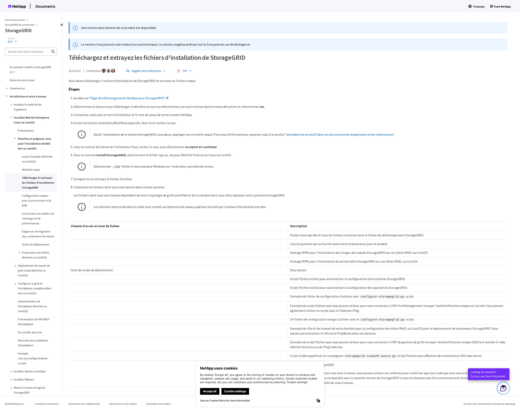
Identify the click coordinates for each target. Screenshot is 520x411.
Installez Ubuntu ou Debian (30, 371)
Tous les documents (15, 19)
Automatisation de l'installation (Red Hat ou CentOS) (32, 306)
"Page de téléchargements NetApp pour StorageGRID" (127, 98)
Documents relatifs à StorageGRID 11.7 (30, 69)
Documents (45, 6)
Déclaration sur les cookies (123, 403)
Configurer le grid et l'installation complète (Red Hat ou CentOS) (34, 288)
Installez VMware (24, 379)
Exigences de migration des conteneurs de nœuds (38, 234)
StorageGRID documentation (20, 24)
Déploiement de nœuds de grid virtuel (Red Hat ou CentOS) (34, 270)
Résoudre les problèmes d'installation (33, 343)
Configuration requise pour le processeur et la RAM (36, 200)
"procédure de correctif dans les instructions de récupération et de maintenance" (339, 134)
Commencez (17, 88)
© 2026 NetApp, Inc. (15, 403)
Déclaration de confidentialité (84, 403)
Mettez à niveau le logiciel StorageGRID (29, 390)
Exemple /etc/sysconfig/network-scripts (33, 358)
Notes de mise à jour (22, 80)
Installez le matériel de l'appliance (27, 107)
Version (11, 38)
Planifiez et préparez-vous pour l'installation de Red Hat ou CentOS (34, 143)
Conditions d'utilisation (47, 403)
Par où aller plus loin (30, 332)
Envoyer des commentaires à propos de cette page (489, 403)
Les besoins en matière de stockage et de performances (38, 218)
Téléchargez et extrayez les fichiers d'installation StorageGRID (38, 182)
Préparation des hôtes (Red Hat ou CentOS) (35, 255)
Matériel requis (31, 169)
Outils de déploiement (35, 244)
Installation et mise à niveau (28, 96)
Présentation (26, 130)
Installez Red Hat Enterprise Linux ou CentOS (31, 120)
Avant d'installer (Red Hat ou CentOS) (37, 159)
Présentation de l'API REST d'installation (34, 321)
